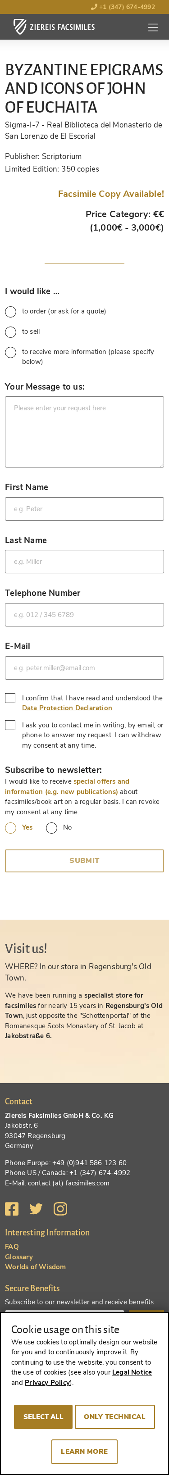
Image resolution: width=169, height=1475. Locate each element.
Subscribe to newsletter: (53, 770)
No (67, 827)
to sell (31, 331)
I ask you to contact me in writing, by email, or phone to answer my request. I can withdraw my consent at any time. (92, 735)
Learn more (84, 1451)
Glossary (19, 1257)
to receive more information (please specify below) (88, 357)
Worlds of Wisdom (35, 1266)
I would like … (32, 291)
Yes (27, 827)
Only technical (115, 1416)
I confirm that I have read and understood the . (92, 703)
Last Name (26, 540)
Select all (43, 1416)
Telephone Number (42, 593)
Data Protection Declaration (67, 708)
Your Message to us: (45, 387)
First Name (26, 487)
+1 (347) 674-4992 (126, 7)
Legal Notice (132, 1372)
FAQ (12, 1246)
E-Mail (17, 646)
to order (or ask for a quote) (64, 311)
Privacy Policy (47, 1382)
